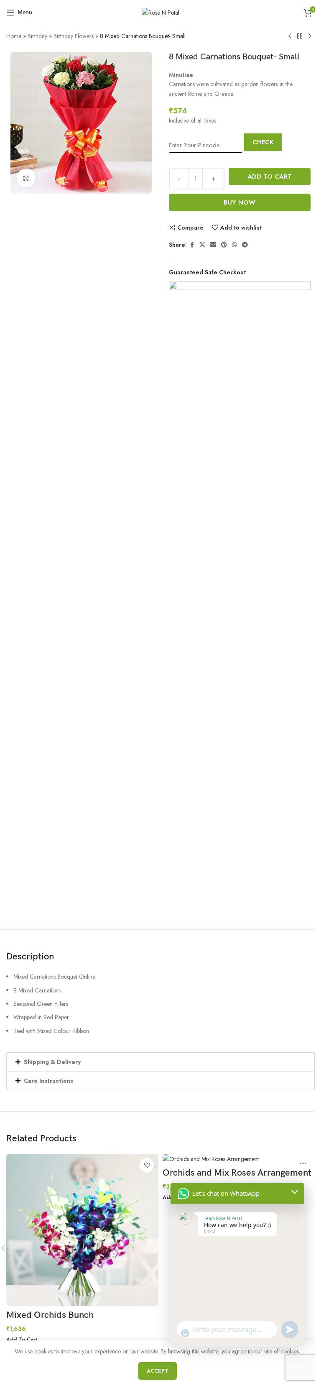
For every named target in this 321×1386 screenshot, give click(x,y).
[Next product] (310, 36)
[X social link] (202, 245)
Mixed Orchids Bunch (50, 1315)
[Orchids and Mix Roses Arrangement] (239, 1159)
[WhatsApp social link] (234, 245)
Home (13, 36)
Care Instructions (48, 1081)
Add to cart (269, 176)
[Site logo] (160, 12)
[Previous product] (290, 36)
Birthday (37, 36)
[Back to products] (300, 36)
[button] (160, 1062)
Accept (157, 1371)
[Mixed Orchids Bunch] (82, 1230)
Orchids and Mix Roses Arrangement (237, 1173)
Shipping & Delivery (52, 1062)
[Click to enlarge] (26, 178)
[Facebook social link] (192, 245)
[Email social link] (213, 245)
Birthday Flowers (74, 36)
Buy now (239, 202)
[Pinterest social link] (224, 245)
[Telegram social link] (244, 245)
